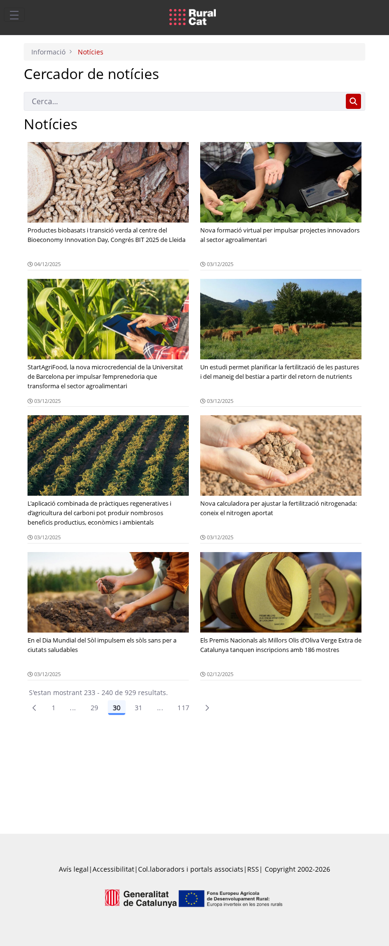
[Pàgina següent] (207, 707)
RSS (253, 869)
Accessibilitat (113, 869)
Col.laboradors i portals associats (190, 869)
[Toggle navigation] (14, 15)
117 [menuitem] (183, 707)
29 (95, 707)
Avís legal (74, 869)
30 (116, 707)
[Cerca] (353, 101)
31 (139, 707)
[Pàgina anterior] (34, 707)
